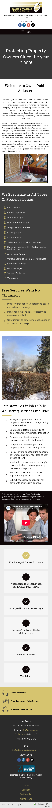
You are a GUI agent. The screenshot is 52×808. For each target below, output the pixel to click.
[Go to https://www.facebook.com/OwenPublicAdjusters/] (20, 25)
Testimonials (26, 794)
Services (26, 789)
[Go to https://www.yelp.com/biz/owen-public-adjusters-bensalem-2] (28, 25)
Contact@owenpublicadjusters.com (26, 750)
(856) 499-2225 (26, 21)
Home (26, 785)
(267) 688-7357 (21, 734)
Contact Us (26, 799)
